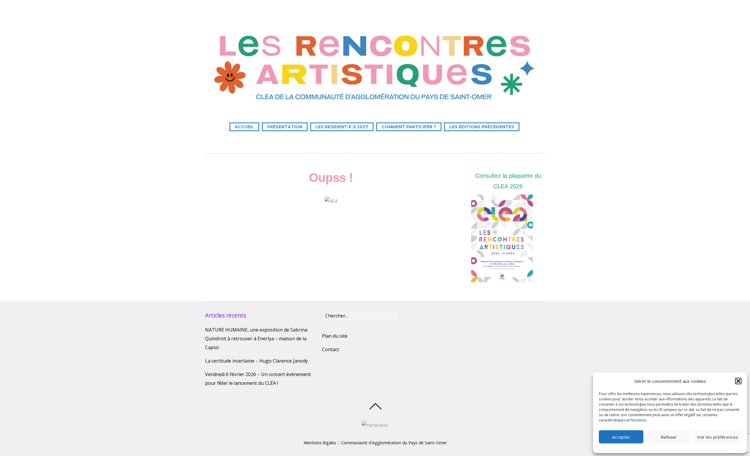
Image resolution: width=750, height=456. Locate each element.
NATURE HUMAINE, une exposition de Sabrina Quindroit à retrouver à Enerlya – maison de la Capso (256, 339)
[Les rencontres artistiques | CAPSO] (375, 103)
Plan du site (334, 336)
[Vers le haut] (375, 406)
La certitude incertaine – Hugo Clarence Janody (256, 361)
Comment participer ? (408, 126)
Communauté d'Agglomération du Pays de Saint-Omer (394, 442)
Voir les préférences (717, 437)
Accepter (621, 437)
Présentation (284, 126)
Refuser (669, 437)
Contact (330, 349)
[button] (738, 381)
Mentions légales (320, 442)
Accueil (244, 126)
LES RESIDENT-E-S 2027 (342, 126)
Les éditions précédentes (481, 126)
